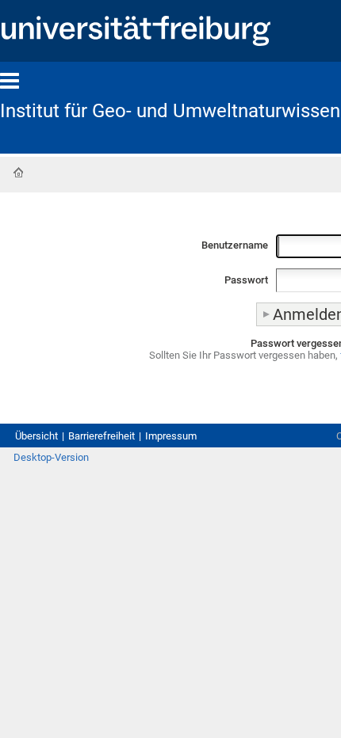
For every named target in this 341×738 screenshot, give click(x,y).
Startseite (18, 172)
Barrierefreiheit (101, 436)
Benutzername (234, 245)
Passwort (246, 280)
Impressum (171, 436)
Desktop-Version (51, 457)
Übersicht (36, 436)
